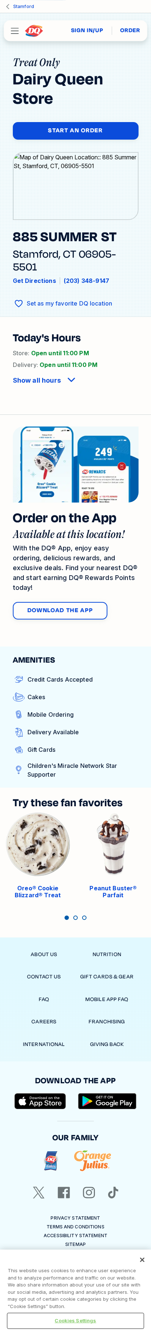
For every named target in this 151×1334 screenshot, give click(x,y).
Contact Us (44, 977)
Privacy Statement (75, 1218)
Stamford (23, 6)
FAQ (44, 999)
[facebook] (64, 1192)
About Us (44, 954)
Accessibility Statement (75, 1235)
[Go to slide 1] (67, 918)
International (44, 1044)
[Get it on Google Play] (107, 1101)
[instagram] (89, 1192)
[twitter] (39, 1192)
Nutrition (107, 954)
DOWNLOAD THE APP (60, 610)
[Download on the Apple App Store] (40, 1101)
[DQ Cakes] (51, 1161)
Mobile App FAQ (107, 999)
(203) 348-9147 (86, 280)
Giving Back (107, 1044)
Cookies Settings (75, 1320)
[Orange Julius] (92, 1161)
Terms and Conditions (75, 1226)
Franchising (107, 1022)
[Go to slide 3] (84, 918)
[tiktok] (113, 1192)
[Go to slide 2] (75, 918)
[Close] (142, 1260)
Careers (44, 1022)
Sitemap (75, 1244)
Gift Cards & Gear (107, 977)
